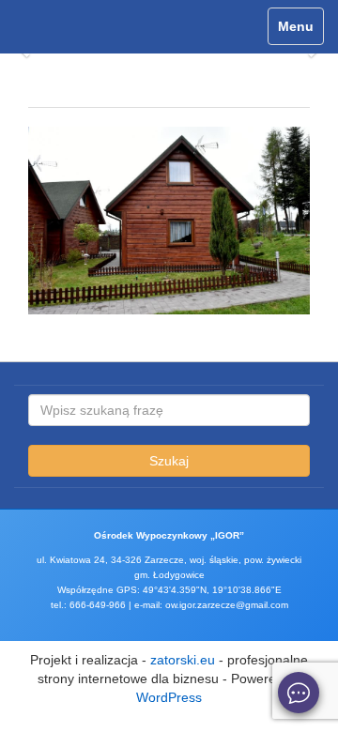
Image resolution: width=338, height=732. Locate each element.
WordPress (169, 697)
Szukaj (169, 460)
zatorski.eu (182, 659)
